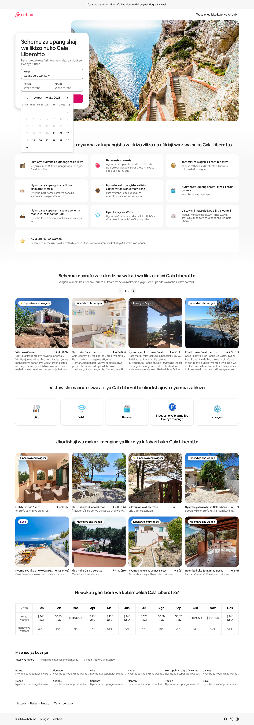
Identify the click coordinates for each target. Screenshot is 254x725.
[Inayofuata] (133, 291)
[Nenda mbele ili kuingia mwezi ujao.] (67, 98)
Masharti (57, 719)
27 (47, 140)
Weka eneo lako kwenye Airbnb (216, 14)
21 (54, 133)
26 (40, 140)
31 (26, 147)
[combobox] (52, 76)
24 (26, 140)
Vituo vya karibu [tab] (24, 659)
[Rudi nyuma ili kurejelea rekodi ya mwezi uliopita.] (27, 98)
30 (67, 140)
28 (54, 140)
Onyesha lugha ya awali (153, 4)
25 (33, 140)
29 (61, 140)
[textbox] (36, 88)
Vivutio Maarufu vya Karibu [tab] (99, 659)
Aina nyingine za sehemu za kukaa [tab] (59, 659)
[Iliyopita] (120, 291)
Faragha (44, 719)
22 (61, 133)
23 (67, 133)
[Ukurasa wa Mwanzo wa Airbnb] (24, 14)
